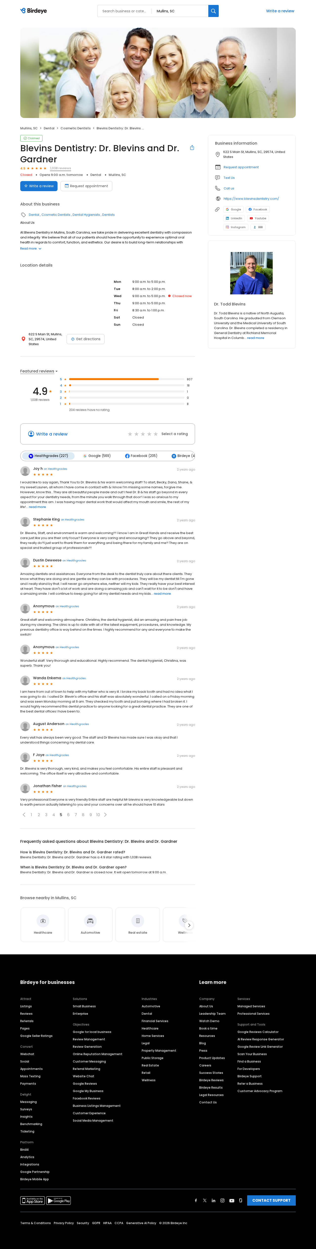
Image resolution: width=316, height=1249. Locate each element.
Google (236, 209)
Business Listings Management (97, 1106)
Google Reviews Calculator (257, 1032)
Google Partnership (35, 1172)
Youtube (260, 218)
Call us (229, 188)
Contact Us (208, 1102)
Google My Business (88, 1091)
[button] (23, 814)
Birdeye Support (249, 1076)
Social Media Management (93, 1120)
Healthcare (150, 1028)
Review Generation (87, 1047)
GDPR (96, 1223)
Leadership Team (212, 1014)
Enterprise (80, 1014)
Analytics (27, 1157)
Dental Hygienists (86, 214)
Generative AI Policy (141, 1223)
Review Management (89, 1039)
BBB (260, 227)
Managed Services (251, 1006)
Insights (26, 1116)
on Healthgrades (55, 469)
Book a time (208, 1028)
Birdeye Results (211, 1087)
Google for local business (92, 1032)
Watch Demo (209, 1021)
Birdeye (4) (187, 456)
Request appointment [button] (241, 167)
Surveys (26, 1109)
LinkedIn (236, 218)
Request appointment (89, 186)
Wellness (149, 1080)
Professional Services (253, 1014)
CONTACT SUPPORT (271, 1200)
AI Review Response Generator (260, 1039)
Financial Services (155, 1021)
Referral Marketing (86, 1069)
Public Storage (152, 1058)
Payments (28, 1083)
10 (98, 815)
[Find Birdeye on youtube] (231, 1200)
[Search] (213, 11)
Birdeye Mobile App (34, 1179)
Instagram (238, 227)
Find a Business (249, 1061)
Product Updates (212, 1058)
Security (83, 1223)
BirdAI (24, 1150)
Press (203, 1050)
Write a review (280, 11)
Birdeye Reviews (211, 1080)
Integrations (29, 1164)
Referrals (27, 1021)
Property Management (159, 1050)
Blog (202, 1043)
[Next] (189, 925)
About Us (206, 1006)
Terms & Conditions (35, 1223)
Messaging (28, 1102)
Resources (207, 1036)
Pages (25, 1028)
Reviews (26, 1014)
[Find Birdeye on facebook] (196, 1200)
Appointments (31, 1069)
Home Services (153, 1036)
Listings (26, 1006)
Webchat (27, 1054)
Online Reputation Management (97, 1054)
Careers (205, 1065)
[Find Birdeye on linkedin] (214, 1200)
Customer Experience (89, 1113)
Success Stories (211, 1073)
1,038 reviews (60, 168)
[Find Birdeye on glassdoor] (240, 1200)
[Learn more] (252, 273)
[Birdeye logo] (34, 11)
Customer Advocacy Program (259, 1091)
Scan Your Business (252, 1054)
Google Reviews (85, 1083)
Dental (49, 128)
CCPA (119, 1223)
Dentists (108, 214)
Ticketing (27, 1131)
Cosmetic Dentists (75, 128)
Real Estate (150, 1065)
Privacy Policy (64, 1223)
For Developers (248, 1069)
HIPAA (107, 1223)
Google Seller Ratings (36, 1036)
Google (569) (99, 456)
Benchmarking (31, 1124)
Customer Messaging (89, 1061)
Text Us (229, 177)
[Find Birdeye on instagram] (222, 1200)
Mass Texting (30, 1076)
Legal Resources (211, 1095)
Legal (146, 1043)
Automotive (151, 1006)
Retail (146, 1073)
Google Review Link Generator (260, 1047)
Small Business (84, 1006)
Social (24, 1061)
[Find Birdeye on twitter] (205, 1200)
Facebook (260, 209)
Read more (28, 248)
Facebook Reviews (86, 1098)
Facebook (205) (144, 456)
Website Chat (83, 1076)
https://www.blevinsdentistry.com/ (251, 198)
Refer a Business (250, 1083)
